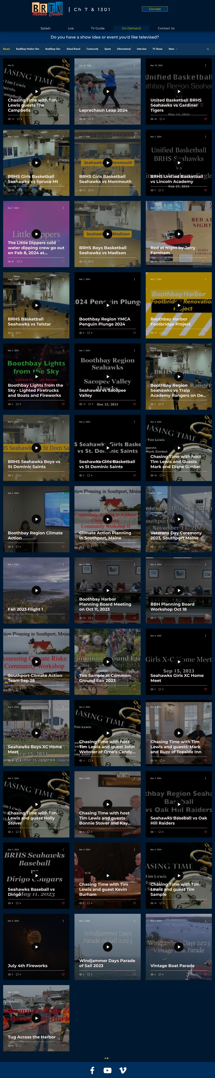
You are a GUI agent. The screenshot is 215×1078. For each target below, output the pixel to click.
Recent (6, 48)
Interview (141, 48)
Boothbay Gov (52, 48)
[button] (207, 49)
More (171, 48)
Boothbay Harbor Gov (27, 48)
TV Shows (157, 48)
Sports (108, 48)
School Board (73, 48)
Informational (124, 48)
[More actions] (64, 65)
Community (92, 48)
